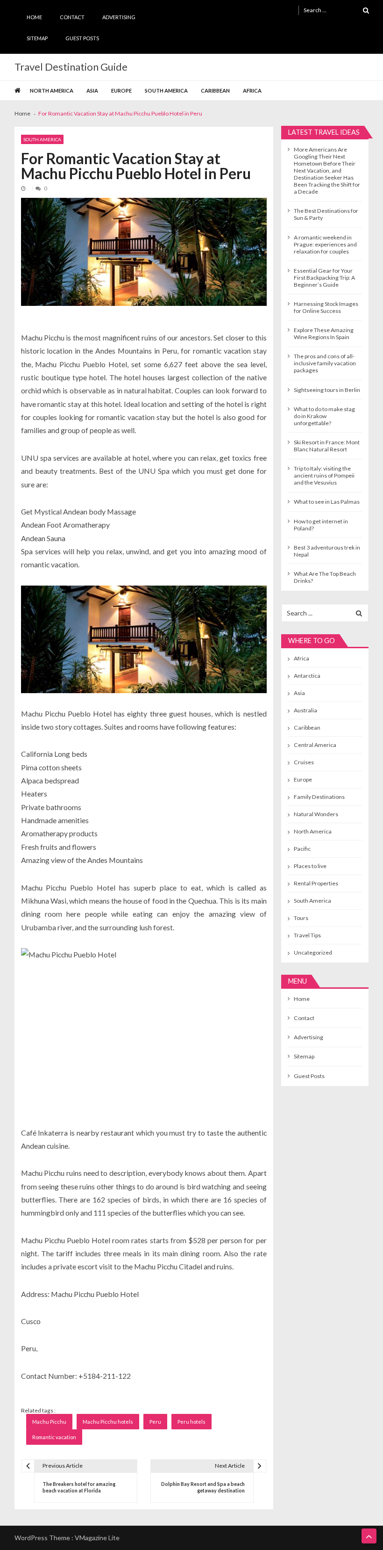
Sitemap (37, 38)
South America (166, 90)
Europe (121, 90)
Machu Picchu (49, 1422)
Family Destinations (319, 796)
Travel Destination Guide (71, 67)
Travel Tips (307, 935)
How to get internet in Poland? (321, 525)
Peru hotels (191, 1422)
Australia (305, 710)
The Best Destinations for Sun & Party (326, 214)
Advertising (118, 17)
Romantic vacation (54, 1437)
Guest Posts (82, 38)
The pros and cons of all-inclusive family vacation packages (325, 363)
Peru (155, 1422)
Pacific (302, 848)
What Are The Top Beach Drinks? (325, 577)
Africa (252, 90)
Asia (92, 90)
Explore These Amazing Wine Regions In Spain (324, 333)
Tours (301, 917)
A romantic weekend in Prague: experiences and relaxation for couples (325, 244)
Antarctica (307, 675)
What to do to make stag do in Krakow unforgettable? (324, 416)
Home (34, 17)
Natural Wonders (316, 814)
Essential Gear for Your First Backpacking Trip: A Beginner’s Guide (324, 277)
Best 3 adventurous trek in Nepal (327, 551)
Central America (315, 744)
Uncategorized (313, 952)
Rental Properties (316, 883)
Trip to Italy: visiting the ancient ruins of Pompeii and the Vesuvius (324, 475)
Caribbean (215, 90)
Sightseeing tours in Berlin (327, 389)
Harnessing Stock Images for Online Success (326, 307)
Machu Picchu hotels (108, 1422)
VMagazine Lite (97, 1538)
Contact (72, 17)
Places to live (310, 865)
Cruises (304, 762)
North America (51, 90)
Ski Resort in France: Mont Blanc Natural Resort (327, 446)
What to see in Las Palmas (327, 501)
